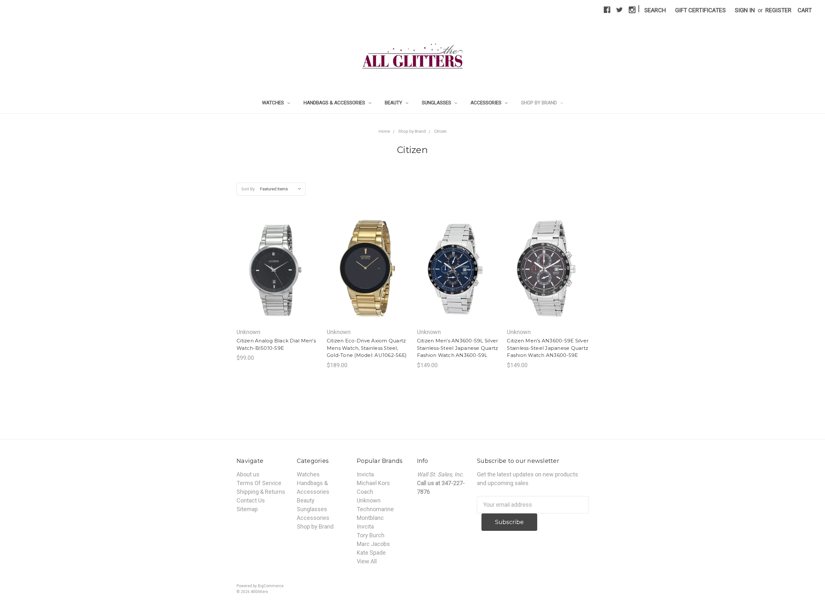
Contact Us (251, 500)
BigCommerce (271, 586)
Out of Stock (277, 284)
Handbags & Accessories (335, 103)
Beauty (394, 103)
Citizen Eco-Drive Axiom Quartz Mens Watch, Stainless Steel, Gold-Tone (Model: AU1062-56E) (367, 348)
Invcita (365, 526)
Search (655, 10)
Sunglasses (437, 103)
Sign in (745, 10)
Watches (273, 103)
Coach (365, 491)
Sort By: (248, 188)
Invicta (365, 474)
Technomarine (375, 509)
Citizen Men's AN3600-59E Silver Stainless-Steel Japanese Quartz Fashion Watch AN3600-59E (547, 348)
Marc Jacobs (373, 543)
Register (778, 10)
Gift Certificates (700, 10)
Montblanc (370, 517)
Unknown (369, 500)
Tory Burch (370, 535)
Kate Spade (371, 552)
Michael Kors (373, 483)
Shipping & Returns (261, 491)
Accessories (487, 103)
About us (248, 474)
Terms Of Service (259, 483)
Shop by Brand (539, 103)
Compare (275, 269)
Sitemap (247, 509)
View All (367, 561)
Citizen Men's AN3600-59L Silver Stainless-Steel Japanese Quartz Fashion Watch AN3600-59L (457, 348)
